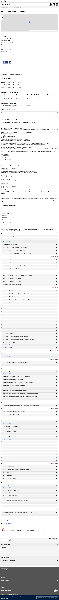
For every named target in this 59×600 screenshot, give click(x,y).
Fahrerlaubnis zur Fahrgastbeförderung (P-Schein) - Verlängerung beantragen (18, 339)
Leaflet (30, 30)
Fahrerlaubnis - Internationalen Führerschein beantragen (14, 308)
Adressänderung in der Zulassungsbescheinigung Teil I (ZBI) (15, 239)
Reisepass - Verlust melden (8, 466)
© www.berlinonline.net (54, 30)
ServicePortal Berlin (4, 7)
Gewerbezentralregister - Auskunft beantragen (12, 353)
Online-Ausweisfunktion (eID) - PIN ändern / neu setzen (14, 411)
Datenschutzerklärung (6, 550)
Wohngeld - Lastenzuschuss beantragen (11, 490)
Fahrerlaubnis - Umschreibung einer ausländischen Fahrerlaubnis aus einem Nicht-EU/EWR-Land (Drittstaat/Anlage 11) (27, 321)
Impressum (4, 547)
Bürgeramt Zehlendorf (18, 7)
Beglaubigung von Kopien (8, 259)
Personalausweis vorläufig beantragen (10, 460)
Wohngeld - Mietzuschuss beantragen (10, 495)
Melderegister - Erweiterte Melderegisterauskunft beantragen (15, 390)
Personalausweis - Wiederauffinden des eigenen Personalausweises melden (18, 451)
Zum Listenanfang (53, 232)
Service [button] (2, 574)
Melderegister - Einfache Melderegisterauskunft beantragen (15, 385)
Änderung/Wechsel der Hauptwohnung (10, 244)
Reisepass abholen (7, 472)
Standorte (11, 7)
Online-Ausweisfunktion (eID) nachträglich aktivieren (13, 414)
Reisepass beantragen (7, 475)
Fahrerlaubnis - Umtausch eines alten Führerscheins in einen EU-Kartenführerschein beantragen (22, 327)
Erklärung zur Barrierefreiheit (7, 554)
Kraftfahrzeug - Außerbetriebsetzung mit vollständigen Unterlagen (16, 362)
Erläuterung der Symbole (5, 72)
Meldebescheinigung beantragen (9, 371)
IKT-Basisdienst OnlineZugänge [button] (8, 560)
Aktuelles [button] (3, 584)
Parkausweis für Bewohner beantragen (10, 426)
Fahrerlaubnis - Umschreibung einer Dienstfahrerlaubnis (14, 324)
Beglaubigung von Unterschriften (9, 262)
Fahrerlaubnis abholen (7, 330)
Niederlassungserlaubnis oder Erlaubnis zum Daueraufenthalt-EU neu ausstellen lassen (21, 405)
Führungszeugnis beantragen (9, 342)
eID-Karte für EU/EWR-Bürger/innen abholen (12, 278)
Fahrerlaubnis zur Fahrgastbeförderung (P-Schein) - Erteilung (15, 336)
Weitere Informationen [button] (6, 590)
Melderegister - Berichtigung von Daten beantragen (13, 379)
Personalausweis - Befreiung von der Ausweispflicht (13, 444)
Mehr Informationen (6, 531)
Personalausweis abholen (8, 454)
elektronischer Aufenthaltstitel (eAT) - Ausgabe (12, 284)
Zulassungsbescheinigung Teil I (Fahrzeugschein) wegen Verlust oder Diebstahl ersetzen (21, 512)
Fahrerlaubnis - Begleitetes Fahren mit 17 (11, 290)
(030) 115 (6, 44)
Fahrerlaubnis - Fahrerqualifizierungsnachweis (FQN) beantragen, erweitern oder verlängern (21, 305)
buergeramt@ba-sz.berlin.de (11, 49)
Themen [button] (2, 587)
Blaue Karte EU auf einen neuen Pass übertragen (13, 268)
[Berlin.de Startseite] (3, 1)
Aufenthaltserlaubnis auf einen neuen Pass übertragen (14, 250)
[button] (29, 22)
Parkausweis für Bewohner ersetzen (10, 431)
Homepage (4, 51)
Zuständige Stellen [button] (5, 557)
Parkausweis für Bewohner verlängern (10, 436)
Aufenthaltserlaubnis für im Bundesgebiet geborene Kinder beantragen (17, 253)
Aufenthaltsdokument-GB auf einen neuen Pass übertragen (15, 247)
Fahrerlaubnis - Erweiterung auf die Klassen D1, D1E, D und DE (16, 299)
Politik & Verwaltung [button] (5, 580)
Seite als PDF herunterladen (8, 523)
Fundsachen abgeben (7, 347)
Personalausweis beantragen (9, 457)
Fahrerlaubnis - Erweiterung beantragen (11, 302)
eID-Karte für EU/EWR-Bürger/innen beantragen (12, 281)
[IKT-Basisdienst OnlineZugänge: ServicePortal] (6, 540)
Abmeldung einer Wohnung (8, 236)
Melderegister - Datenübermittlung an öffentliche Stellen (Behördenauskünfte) (18, 382)
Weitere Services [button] (4, 564)
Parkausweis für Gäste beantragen (10, 441)
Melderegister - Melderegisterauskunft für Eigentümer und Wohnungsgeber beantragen (20, 393)
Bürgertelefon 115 (17, 46)
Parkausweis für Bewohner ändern (10, 421)
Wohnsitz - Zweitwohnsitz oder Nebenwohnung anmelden (14, 505)
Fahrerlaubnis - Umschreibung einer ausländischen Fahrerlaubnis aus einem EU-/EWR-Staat (22, 318)
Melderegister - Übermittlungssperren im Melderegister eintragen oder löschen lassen (20, 396)
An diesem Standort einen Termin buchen (45, 597)
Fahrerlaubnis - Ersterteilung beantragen (11, 296)
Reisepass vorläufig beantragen (9, 478)
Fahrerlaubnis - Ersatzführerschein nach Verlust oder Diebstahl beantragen (18, 293)
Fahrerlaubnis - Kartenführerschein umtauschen (12, 311)
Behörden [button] (3, 577)
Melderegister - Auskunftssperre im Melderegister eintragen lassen (16, 376)
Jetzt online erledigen (7, 241)
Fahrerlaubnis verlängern (8, 333)
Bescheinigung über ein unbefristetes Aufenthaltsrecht (14, 265)
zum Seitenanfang (53, 538)
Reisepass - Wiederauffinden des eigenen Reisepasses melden (16, 469)
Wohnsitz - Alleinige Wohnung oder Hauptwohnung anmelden (15, 500)
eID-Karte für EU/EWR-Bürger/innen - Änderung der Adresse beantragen (17, 275)
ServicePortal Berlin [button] (5, 544)
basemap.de (36, 30)
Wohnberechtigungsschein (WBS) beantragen (12, 485)
